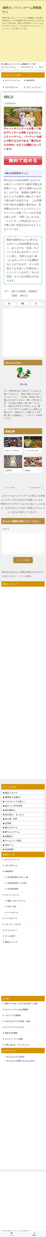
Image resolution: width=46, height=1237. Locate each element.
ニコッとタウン (35, 487)
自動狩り (9, 836)
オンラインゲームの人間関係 (16, 1010)
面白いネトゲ (11, 793)
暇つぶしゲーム (12, 832)
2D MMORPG (13, 889)
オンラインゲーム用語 (14, 1039)
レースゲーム (12, 912)
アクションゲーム (33, 87)
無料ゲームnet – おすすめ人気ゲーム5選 (21, 1004)
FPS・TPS (11, 907)
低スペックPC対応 (19, 291)
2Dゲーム (23, 296)
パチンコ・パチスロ (13, 924)
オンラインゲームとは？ (15, 1027)
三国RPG (8, 470)
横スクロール (11, 827)
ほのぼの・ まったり (14, 815)
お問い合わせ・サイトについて (17, 1045)
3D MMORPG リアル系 (16, 883)
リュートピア (10, 487)
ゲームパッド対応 (13, 841)
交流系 (14, 296)
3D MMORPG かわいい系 (17, 877)
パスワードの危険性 (13, 1015)
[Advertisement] (23, 45)
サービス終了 (10, 936)
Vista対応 (9, 849)
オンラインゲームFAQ (15, 1057)
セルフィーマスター (12, 451)
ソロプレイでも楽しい (15, 801)
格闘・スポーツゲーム (16, 901)
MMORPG (30, 80)
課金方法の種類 (11, 1033)
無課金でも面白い (13, 797)
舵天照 (27, 470)
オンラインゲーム (12, 80)
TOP (20, 64)
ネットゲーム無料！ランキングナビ (21, 1061)
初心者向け (33, 291)
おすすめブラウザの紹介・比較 (17, 1021)
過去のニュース (11, 942)
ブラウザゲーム (11, 87)
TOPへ (34, 1235)
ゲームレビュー (11, 930)
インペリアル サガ (31, 451)
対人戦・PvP (11, 819)
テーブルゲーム (11, 918)
